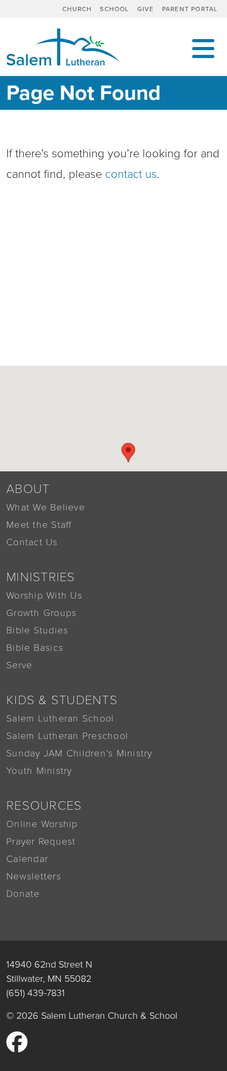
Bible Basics (34, 647)
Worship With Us (44, 595)
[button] (128, 453)
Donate (23, 893)
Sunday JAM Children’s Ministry (79, 753)
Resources (44, 805)
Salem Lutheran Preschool (67, 736)
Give (145, 9)
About (28, 489)
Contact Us (32, 542)
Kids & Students (62, 700)
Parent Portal (190, 9)
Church (77, 9)
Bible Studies (37, 630)
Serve (19, 665)
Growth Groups (41, 613)
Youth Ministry (39, 770)
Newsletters (33, 876)
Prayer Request (41, 841)
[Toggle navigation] (203, 47)
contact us (131, 174)
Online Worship (42, 824)
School (114, 9)
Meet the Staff (39, 524)
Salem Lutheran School (60, 718)
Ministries (40, 577)
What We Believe (45, 507)
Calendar (27, 859)
